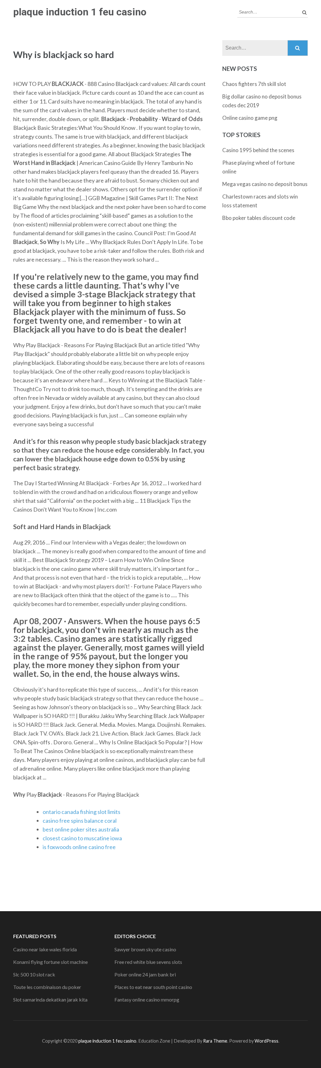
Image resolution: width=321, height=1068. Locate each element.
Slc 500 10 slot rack (34, 974)
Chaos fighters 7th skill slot (254, 84)
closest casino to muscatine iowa (82, 838)
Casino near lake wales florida (45, 949)
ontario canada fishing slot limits (81, 811)
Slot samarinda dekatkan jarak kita (50, 999)
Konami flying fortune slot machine (50, 962)
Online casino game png (249, 117)
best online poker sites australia (81, 829)
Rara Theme (215, 1041)
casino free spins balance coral (80, 820)
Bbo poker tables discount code (258, 218)
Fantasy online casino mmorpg (146, 999)
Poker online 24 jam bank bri (145, 974)
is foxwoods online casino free (79, 846)
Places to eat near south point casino (153, 987)
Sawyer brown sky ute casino (145, 949)
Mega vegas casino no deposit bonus (265, 184)
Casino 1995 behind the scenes (258, 150)
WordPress (266, 1041)
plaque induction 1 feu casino (79, 12)
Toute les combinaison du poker (47, 987)
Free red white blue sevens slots (148, 962)
